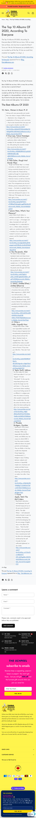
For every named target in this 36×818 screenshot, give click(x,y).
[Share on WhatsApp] (9, 73)
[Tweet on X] (6, 73)
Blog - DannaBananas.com (24, 573)
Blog (7, 19)
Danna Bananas (8, 68)
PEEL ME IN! (18, 693)
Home (3, 19)
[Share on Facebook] (3, 73)
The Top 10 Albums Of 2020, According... (20, 19)
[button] (3, 13)
